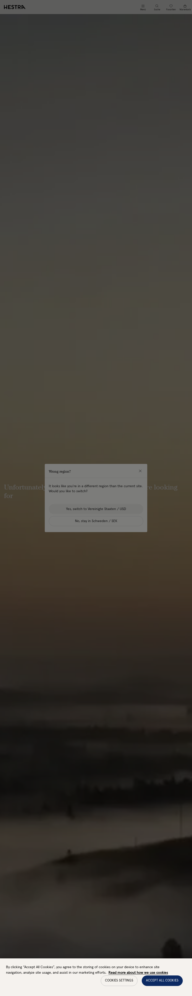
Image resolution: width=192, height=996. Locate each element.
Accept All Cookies (162, 980)
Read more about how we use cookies (138, 972)
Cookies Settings (119, 980)
